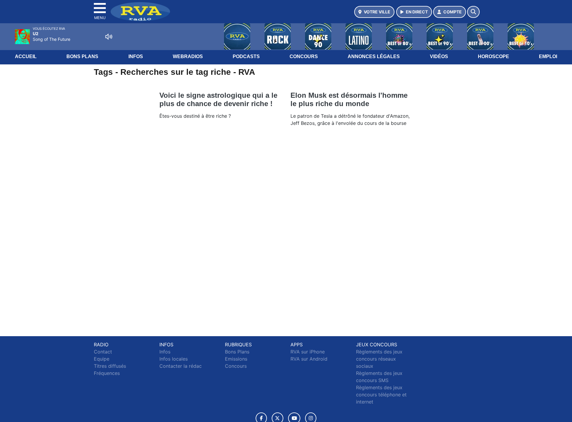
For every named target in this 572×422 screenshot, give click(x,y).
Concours (304, 56)
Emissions (236, 359)
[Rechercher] (473, 12)
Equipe (101, 359)
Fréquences (107, 373)
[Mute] (108, 36)
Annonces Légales (374, 56)
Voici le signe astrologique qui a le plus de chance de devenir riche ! (218, 99)
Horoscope (493, 56)
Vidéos (439, 56)
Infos (135, 56)
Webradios (188, 56)
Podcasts (246, 56)
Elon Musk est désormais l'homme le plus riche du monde (349, 99)
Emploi (548, 56)
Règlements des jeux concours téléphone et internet (381, 394)
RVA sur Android (308, 359)
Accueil (26, 56)
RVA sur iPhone (307, 352)
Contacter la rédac (180, 366)
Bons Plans (82, 56)
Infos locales (173, 359)
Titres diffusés (110, 366)
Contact (103, 352)
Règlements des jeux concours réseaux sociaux (379, 359)
